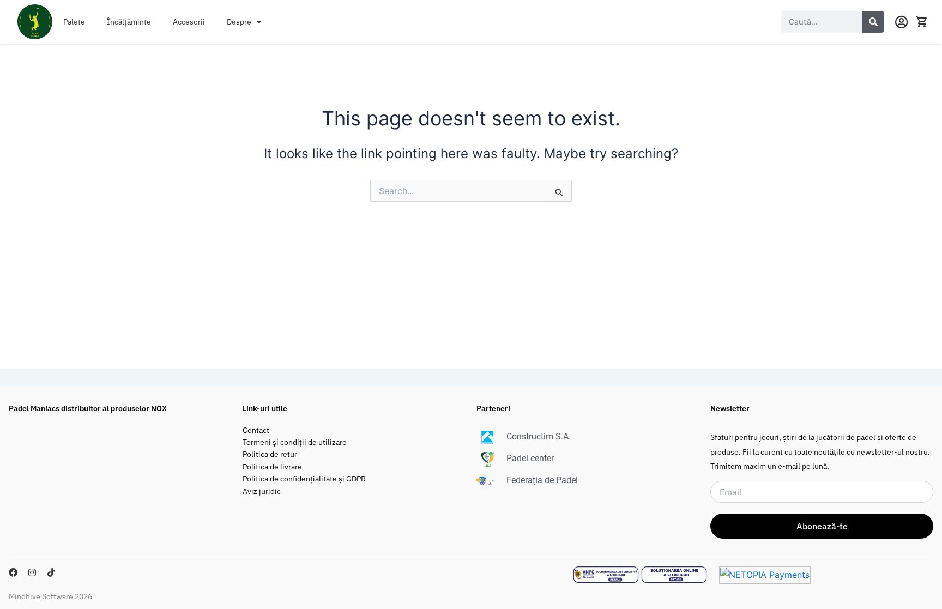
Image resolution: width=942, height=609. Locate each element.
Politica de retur (270, 454)
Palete (74, 21)
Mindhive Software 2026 (50, 596)
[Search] (873, 22)
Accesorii (189, 21)
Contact (256, 430)
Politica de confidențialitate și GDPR (304, 478)
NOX (159, 408)
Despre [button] (239, 21)
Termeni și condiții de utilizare (295, 442)
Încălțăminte (129, 21)
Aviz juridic (262, 491)
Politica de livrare (272, 466)
